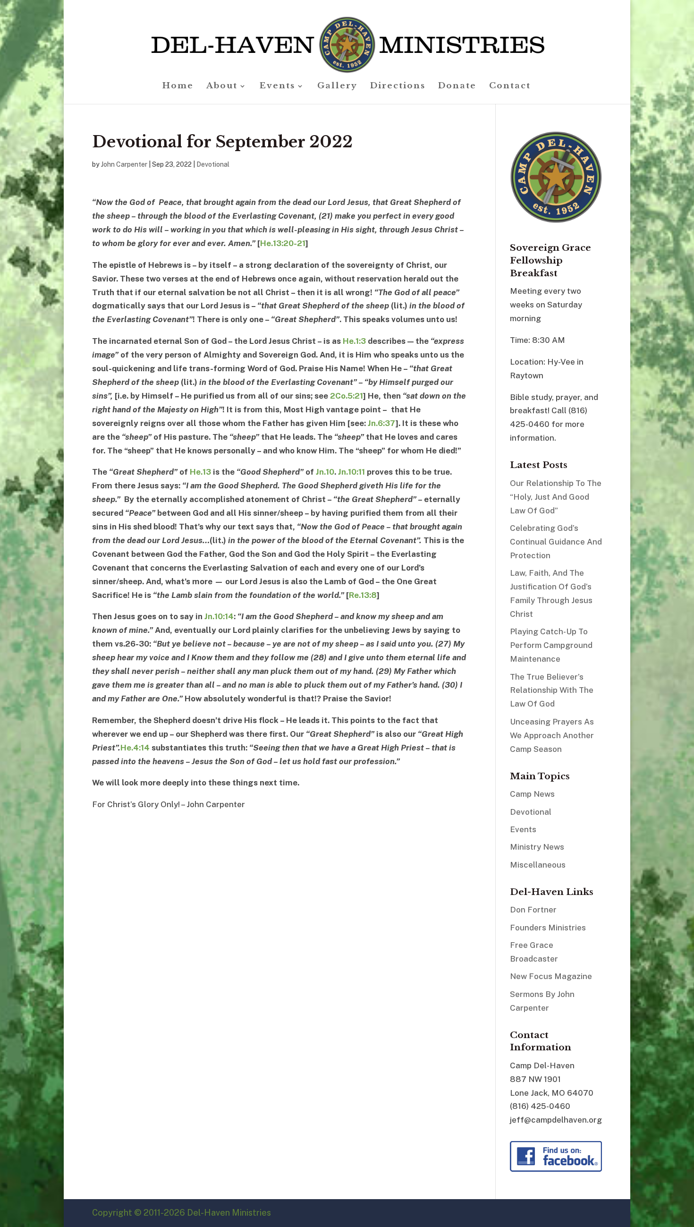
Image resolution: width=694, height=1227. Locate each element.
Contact (510, 87)
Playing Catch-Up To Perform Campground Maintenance (551, 645)
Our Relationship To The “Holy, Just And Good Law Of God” (555, 496)
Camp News (532, 794)
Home (178, 87)
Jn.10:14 (219, 616)
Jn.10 (325, 472)
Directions (397, 87)
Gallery (337, 87)
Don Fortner (533, 909)
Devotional (212, 164)
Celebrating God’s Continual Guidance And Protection (556, 541)
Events (277, 87)
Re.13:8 (363, 595)
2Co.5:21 (346, 395)
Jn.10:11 (351, 472)
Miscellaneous (538, 864)
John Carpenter (124, 164)
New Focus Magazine (551, 976)
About (221, 87)
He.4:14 (135, 747)
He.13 (200, 472)
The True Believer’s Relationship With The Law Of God (551, 690)
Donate (457, 87)
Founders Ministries (548, 927)
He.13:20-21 (282, 243)
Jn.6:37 (382, 423)
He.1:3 (354, 341)
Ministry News (537, 847)
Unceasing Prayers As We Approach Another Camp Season (552, 735)
